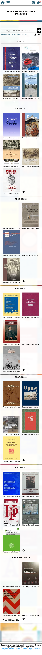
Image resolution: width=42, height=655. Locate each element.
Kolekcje (25, 34)
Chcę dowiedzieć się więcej (10, 649)
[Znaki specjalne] (39, 34)
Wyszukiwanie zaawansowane (11, 34)
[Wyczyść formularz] (35, 34)
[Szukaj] (39, 30)
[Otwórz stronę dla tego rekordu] (12, 58)
